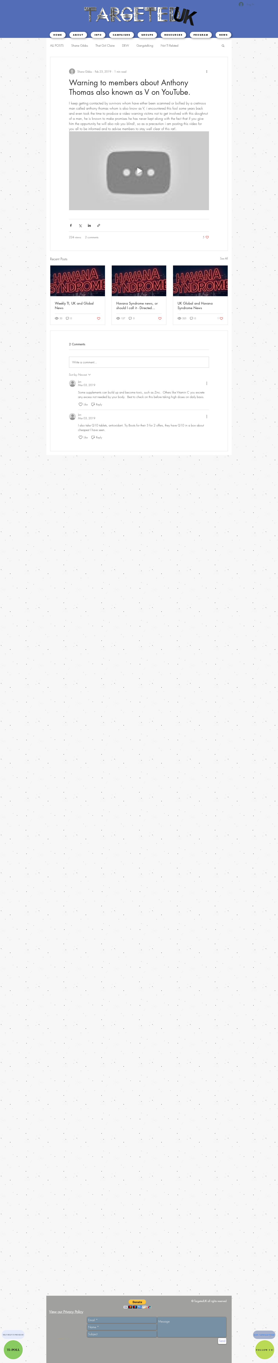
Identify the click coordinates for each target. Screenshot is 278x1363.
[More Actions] (206, 383)
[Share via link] (98, 225)
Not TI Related (169, 45)
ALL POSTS (57, 45)
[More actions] (206, 71)
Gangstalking (145, 45)
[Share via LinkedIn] (89, 225)
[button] (98, 35)
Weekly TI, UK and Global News (74, 305)
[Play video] (139, 170)
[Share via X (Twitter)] (80, 225)
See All (224, 258)
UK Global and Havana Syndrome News (195, 305)
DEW (125, 45)
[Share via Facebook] (71, 225)
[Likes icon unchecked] (80, 404)
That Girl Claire (105, 45)
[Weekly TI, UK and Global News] (77, 281)
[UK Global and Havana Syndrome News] (200, 281)
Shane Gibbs (79, 45)
